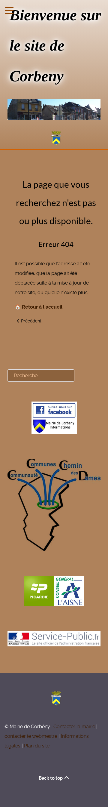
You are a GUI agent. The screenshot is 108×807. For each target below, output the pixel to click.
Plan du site (37, 746)
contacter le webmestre (30, 736)
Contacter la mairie (74, 726)
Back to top (51, 778)
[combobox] (41, 375)
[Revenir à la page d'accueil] (54, 138)
